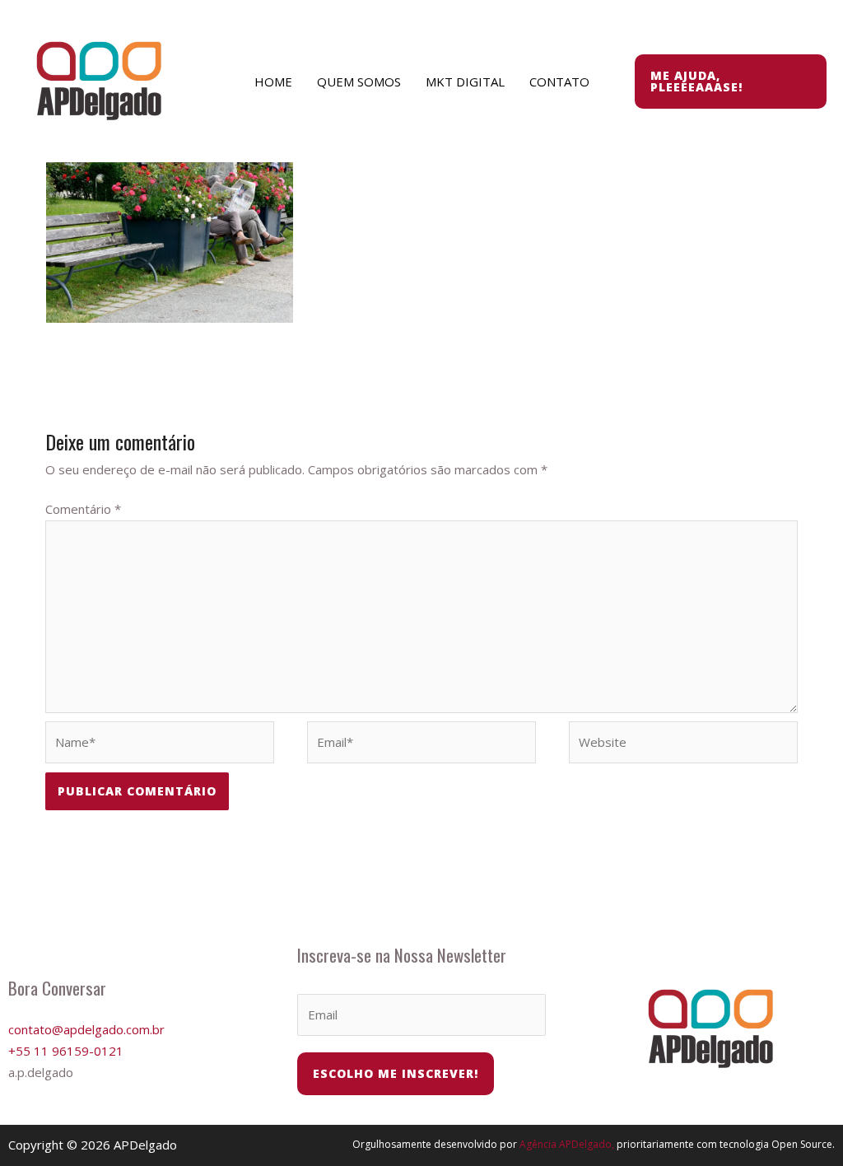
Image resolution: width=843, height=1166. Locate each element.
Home (273, 81)
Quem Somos (359, 81)
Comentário (83, 509)
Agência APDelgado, (566, 1144)
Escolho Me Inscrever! (395, 1073)
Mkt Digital (465, 81)
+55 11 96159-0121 (65, 1050)
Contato (559, 81)
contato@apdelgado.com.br (86, 1029)
